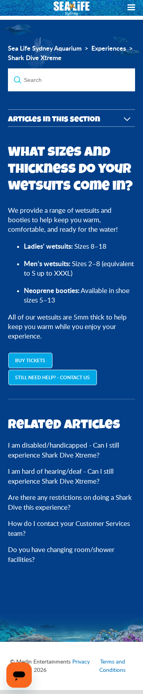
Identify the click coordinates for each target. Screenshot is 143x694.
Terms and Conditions (112, 665)
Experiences (108, 48)
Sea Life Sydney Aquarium (44, 48)
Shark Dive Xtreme (35, 57)
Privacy (81, 661)
